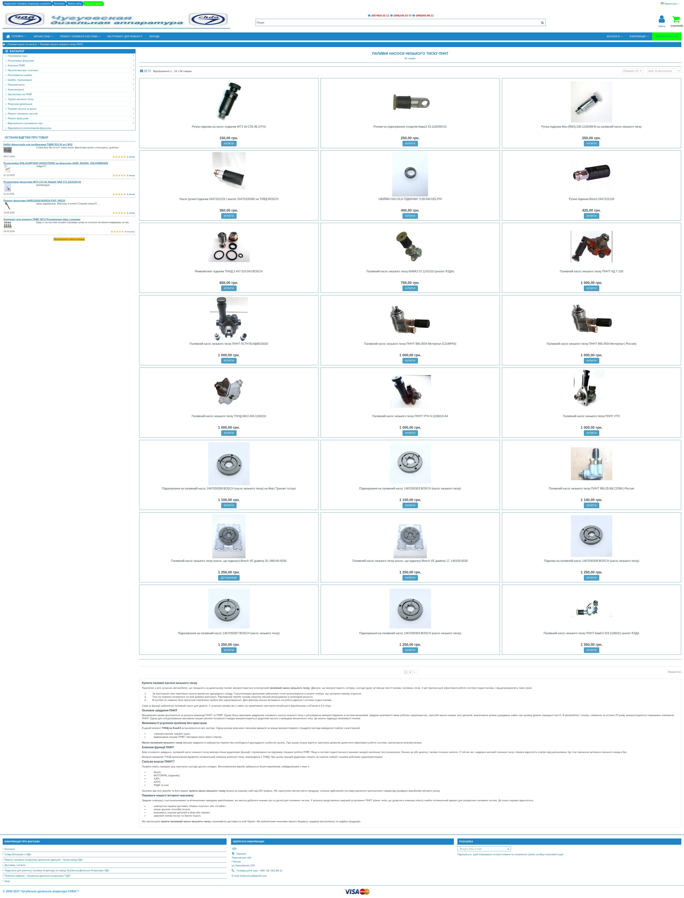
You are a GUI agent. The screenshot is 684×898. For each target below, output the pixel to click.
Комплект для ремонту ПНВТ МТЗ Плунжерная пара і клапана (42, 219)
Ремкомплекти (16, 84)
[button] (43, 36)
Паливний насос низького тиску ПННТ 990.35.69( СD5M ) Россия (591, 488)
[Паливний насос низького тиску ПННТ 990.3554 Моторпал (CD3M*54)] (410, 319)
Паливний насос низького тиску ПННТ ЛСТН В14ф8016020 (229, 343)
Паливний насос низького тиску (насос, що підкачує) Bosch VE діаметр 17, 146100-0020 (410, 560)
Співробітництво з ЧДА (18, 854)
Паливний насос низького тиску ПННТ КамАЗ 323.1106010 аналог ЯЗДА (591, 633)
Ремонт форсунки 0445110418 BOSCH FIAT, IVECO (34, 200)
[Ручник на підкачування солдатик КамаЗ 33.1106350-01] (410, 102)
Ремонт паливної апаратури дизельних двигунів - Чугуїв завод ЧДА (43, 859)
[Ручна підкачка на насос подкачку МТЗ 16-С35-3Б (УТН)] (229, 102)
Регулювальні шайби (19, 75)
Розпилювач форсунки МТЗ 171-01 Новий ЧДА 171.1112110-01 (42, 181)
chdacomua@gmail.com (253, 875)
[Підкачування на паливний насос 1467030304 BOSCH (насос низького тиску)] (410, 608)
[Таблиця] (149, 71)
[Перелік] (145, 71)
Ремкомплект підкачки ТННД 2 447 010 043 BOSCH (229, 271)
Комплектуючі (15, 89)
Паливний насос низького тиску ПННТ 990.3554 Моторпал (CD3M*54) (410, 343)
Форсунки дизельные (19, 103)
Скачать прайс (93, 3)
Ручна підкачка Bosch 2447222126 (591, 199)
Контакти (59, 3)
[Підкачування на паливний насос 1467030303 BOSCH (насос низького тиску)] (410, 464)
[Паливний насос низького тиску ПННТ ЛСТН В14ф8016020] (229, 319)
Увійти (661, 26)
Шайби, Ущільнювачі (19, 79)
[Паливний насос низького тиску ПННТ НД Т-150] (591, 247)
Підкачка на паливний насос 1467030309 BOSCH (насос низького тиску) (591, 560)
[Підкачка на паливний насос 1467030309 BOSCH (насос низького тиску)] (591, 536)
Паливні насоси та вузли (21, 108)
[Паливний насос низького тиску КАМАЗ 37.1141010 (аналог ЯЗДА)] (410, 247)
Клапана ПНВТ (16, 65)
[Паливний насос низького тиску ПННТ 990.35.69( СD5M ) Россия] (591, 464)
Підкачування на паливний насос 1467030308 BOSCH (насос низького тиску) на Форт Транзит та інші (229, 488)
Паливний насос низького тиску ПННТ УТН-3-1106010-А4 (410, 416)
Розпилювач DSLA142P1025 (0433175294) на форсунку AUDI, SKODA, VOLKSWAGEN (56, 163)
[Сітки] (141, 71)
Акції (7, 881)
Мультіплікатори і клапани (22, 70)
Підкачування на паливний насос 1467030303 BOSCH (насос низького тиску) (410, 488)
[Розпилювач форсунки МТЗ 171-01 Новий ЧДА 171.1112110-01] (20, 187)
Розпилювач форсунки (20, 60)
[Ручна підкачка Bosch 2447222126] (591, 174)
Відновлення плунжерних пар (24, 123)
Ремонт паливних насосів (22, 113)
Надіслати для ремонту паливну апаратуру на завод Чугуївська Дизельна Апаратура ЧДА (57, 870)
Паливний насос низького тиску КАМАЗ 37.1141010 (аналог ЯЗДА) (410, 271)
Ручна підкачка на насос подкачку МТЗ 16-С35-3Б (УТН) (229, 126)
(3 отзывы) (130, 232)
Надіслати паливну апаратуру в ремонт (27, 3)
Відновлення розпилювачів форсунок (29, 128)
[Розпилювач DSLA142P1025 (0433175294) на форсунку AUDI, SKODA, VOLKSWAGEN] (20, 169)
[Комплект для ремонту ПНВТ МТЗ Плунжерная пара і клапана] (20, 225)
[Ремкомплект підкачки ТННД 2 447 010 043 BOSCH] (229, 247)
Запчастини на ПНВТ (19, 94)
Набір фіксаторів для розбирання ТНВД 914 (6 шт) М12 (38, 144)
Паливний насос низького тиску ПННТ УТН (591, 416)
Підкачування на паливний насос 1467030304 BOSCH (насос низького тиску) (410, 633)
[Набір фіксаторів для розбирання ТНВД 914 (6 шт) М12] (20, 150)
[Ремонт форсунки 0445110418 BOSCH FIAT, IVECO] (20, 206)
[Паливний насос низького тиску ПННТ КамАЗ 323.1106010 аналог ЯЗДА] (591, 608)
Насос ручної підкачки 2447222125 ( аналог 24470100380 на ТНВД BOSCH (228, 199)
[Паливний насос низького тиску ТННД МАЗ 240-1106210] (229, 391)
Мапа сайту (75, 3)
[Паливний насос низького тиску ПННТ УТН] (591, 391)
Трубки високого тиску (20, 99)
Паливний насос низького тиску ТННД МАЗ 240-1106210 (229, 416)
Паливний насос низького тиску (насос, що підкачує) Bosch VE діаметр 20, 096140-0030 (228, 560)
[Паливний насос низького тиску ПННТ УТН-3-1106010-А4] (410, 391)
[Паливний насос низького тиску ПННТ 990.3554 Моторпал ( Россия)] (591, 319)
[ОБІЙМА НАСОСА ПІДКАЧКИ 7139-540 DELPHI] (410, 174)
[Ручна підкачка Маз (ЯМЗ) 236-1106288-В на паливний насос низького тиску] (591, 102)
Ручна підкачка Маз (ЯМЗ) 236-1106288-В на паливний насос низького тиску (591, 126)
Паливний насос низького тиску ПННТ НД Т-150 (591, 271)
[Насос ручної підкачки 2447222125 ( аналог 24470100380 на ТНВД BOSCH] (229, 174)
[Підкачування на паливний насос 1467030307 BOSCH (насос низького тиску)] (229, 608)
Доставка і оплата (15, 865)
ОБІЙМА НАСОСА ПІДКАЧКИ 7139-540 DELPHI (410, 199)
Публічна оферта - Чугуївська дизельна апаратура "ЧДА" (38, 875)
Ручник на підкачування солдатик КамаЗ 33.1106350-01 (410, 126)
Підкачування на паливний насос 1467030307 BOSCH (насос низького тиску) (229, 633)
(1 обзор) (131, 157)
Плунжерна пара (17, 55)
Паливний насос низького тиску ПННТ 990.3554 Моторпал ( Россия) (591, 343)
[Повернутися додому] (4, 44)
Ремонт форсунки (17, 118)
